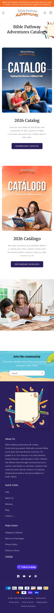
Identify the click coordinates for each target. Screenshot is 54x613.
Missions (9, 504)
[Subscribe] (42, 373)
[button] (3, 13)
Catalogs (9, 556)
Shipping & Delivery (14, 532)
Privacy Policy (11, 544)
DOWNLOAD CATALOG (27, 146)
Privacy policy (14, 602)
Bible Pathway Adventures (23, 598)
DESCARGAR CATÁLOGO (27, 264)
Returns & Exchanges (14, 538)
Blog (7, 510)
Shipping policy (42, 602)
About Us (9, 498)
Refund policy (41, 598)
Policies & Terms (12, 550)
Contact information (28, 606)
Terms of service (28, 602)
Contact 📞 (10, 516)
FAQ (7, 492)
